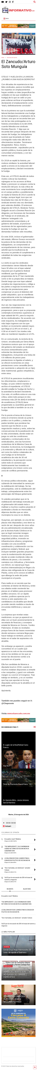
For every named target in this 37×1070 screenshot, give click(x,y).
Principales (8, 966)
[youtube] (2, 2)
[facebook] (12, 2)
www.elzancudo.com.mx (18, 713)
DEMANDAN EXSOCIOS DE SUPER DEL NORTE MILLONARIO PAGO (15, 999)
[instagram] (10, 2)
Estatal (6, 946)
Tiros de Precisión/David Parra (15, 784)
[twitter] (6, 2)
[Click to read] (18, 741)
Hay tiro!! (6, 766)
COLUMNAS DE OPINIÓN (10, 832)
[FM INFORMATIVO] (18, 13)
